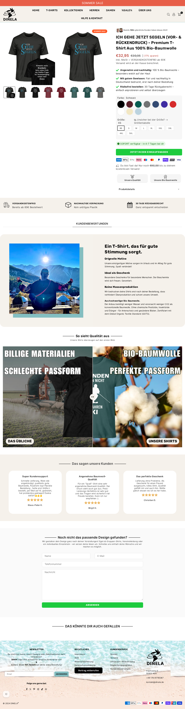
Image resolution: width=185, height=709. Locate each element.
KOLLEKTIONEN (73, 10)
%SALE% (127, 10)
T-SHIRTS (52, 10)
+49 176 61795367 (154, 678)
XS (121, 128)
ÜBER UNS (145, 10)
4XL (121, 133)
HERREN (94, 10)
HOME (35, 10)
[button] (179, 14)
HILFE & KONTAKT (92, 18)
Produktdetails (127, 189)
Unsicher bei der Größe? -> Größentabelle (151, 121)
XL (151, 128)
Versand (120, 63)
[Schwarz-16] (22, 92)
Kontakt (114, 654)
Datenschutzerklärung (85, 665)
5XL (131, 133)
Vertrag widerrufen (88, 670)
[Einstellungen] (173, 14)
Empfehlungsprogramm (121, 665)
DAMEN (110, 10)
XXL (160, 128)
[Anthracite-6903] (100, 92)
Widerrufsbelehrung (84, 661)
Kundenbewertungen (120, 669)
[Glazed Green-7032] (74, 92)
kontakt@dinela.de (155, 682)
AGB (77, 658)
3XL (170, 128)
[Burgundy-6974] (48, 92)
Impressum (80, 654)
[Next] (104, 56)
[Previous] (6, 56)
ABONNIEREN (61, 674)
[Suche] (168, 14)
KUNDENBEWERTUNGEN (92, 223)
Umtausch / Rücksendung (122, 661)
